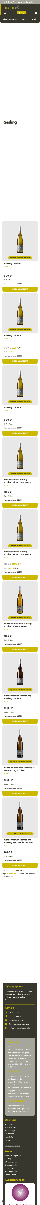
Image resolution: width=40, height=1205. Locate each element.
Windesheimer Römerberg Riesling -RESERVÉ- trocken (18, 841)
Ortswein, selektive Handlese (20, 474)
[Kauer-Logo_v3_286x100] (12, 7)
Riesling (25, 19)
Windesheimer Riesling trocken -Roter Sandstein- (17, 481)
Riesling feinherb (12, 263)
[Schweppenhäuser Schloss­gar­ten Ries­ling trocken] (20, 743)
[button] (4, 13)
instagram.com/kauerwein (19, 1028)
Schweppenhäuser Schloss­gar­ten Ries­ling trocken (19, 769)
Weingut (8, 1124)
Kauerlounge (10, 1130)
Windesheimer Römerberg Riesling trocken (17, 697)
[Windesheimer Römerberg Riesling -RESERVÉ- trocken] (20, 815)
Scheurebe (9, 1168)
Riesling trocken (12, 335)
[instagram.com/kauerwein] (7, 1028)
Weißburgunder (11, 1162)
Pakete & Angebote (10, 19)
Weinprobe (9, 1134)
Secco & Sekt (10, 1175)
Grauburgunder (11, 1165)
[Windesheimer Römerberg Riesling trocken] (20, 671)
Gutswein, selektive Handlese (20, 258)
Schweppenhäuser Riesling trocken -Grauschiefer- (18, 625)
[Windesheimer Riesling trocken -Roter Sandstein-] (20, 455)
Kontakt (8, 1140)
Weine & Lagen (11, 1127)
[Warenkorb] (36, 12)
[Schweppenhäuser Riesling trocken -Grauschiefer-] (20, 599)
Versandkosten (12, 874)
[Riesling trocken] (20, 311)
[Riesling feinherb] (20, 239)
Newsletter (9, 1137)
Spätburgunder (11, 1171)
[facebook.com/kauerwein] (7, 1024)
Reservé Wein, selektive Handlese (20, 834)
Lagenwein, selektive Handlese (20, 690)
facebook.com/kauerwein (19, 1024)
